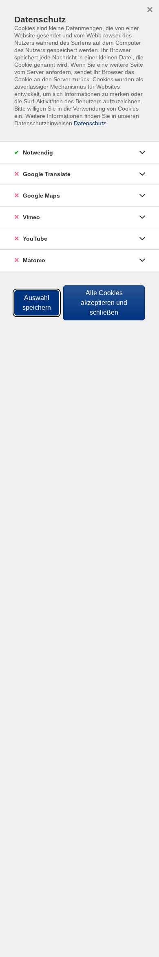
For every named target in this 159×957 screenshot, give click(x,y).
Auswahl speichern (36, 302)
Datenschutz (90, 123)
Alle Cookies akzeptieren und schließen (104, 302)
